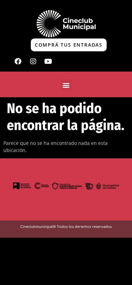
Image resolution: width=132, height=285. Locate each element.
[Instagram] (33, 61)
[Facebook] (18, 61)
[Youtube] (48, 61)
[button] (66, 84)
